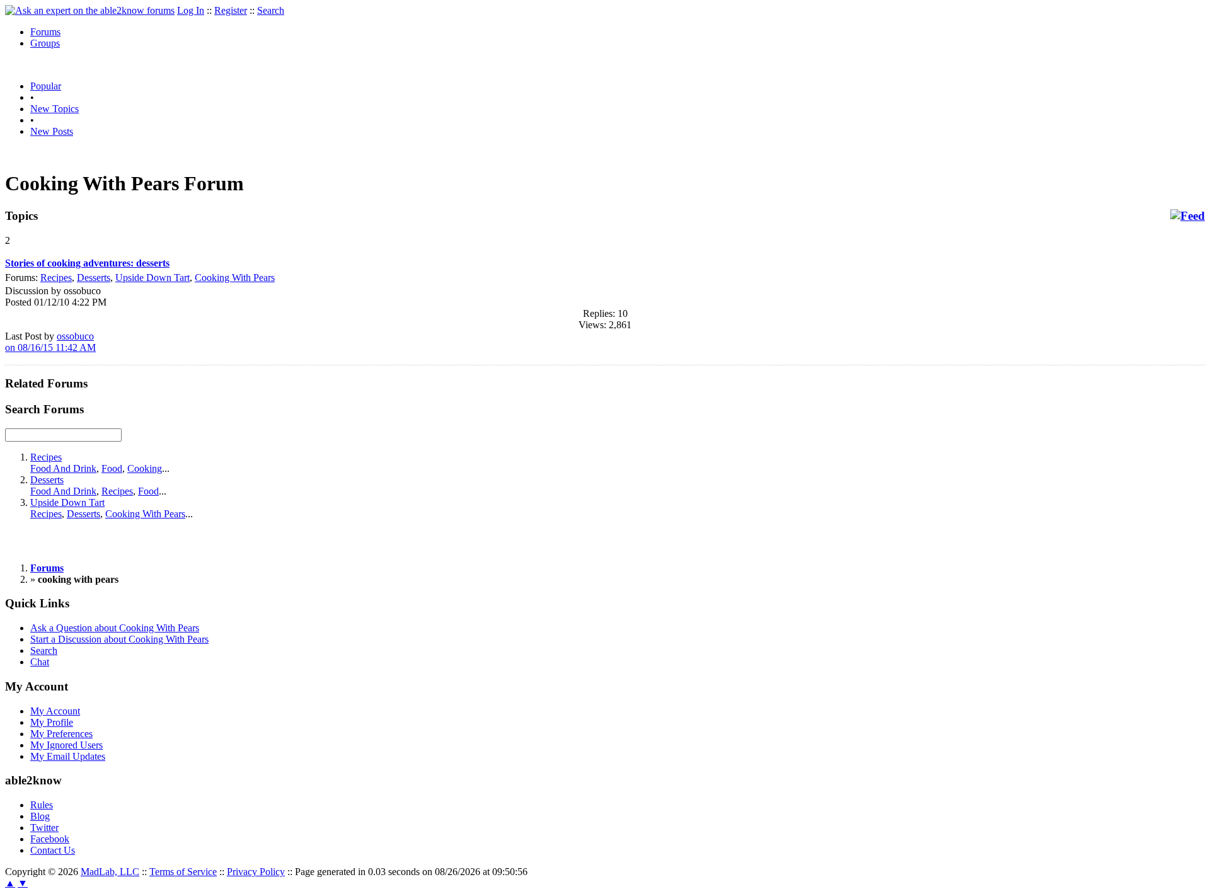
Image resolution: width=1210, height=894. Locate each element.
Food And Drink (63, 468)
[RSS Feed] (1187, 216)
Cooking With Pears (235, 277)
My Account (55, 711)
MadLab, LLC (110, 871)
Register (230, 10)
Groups (45, 43)
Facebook (49, 839)
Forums (45, 31)
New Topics (54, 108)
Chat (39, 661)
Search (270, 10)
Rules (41, 804)
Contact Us (52, 850)
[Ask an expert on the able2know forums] (90, 10)
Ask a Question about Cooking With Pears (114, 627)
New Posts (51, 131)
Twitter (44, 827)
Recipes (56, 277)
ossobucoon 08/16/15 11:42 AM (50, 342)
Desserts (93, 277)
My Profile (51, 722)
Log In (190, 10)
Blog (40, 816)
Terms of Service (183, 871)
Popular (45, 86)
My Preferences (61, 733)
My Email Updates (67, 756)
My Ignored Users (66, 745)
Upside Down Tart (152, 277)
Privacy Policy (256, 871)
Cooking (144, 468)
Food (111, 468)
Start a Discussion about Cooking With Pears (119, 639)
